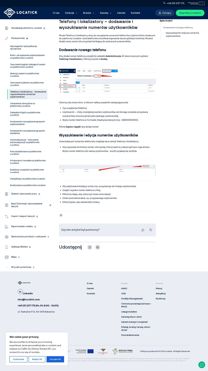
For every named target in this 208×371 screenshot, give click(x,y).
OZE (123, 293)
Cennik (90, 288)
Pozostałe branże (130, 335)
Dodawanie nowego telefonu (178, 27)
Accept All (55, 359)
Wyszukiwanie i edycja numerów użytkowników (182, 34)
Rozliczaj (160, 298)
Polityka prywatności (149, 351)
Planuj (159, 288)
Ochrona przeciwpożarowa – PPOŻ (136, 305)
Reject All (37, 359)
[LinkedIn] (97, 247)
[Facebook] (90, 247)
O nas (90, 283)
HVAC (124, 288)
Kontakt (91, 293)
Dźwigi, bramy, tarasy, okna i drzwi (135, 328)
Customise (18, 359)
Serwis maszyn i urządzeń (134, 322)
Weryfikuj (161, 293)
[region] (37, 348)
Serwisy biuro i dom (131, 317)
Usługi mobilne (129, 312)
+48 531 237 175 (175, 3)
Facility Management (132, 298)
